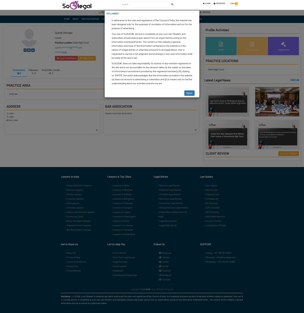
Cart (233, 3)
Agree (189, 93)
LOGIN (207, 3)
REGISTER (220, 3)
